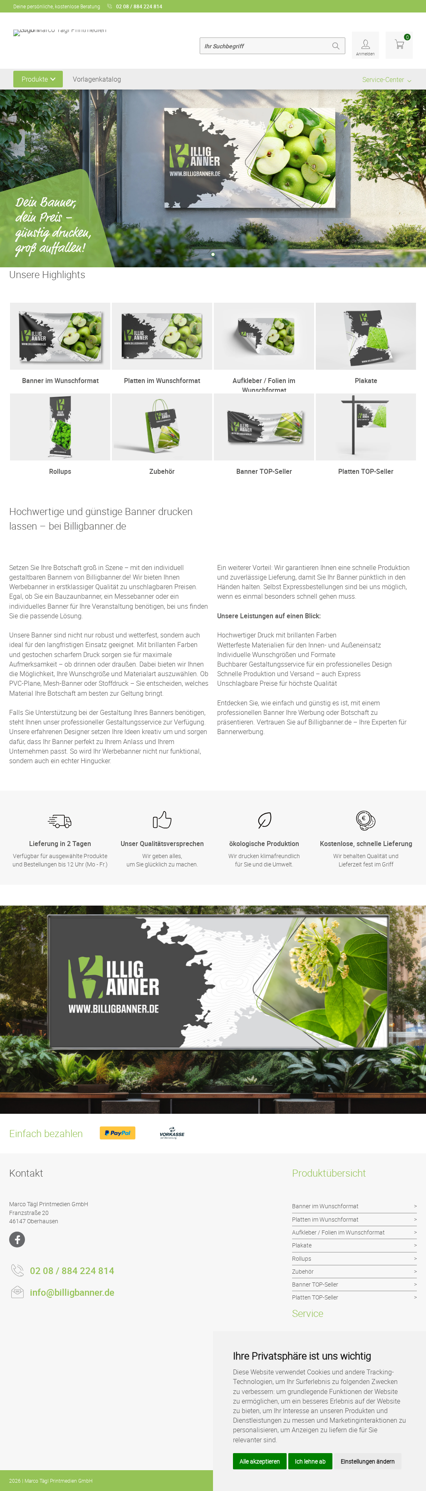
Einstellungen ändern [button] (368, 1461)
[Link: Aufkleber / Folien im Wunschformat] (264, 347)
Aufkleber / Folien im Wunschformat (338, 1232)
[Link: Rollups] (60, 438)
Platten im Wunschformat (325, 1219)
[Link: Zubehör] (162, 438)
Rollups (301, 1258)
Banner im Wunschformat (325, 1206)
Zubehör (303, 1271)
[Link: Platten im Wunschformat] (162, 347)
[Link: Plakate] (366, 347)
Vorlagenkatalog (97, 79)
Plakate (302, 1245)
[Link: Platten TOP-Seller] (366, 438)
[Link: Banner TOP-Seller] (264, 438)
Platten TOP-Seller (315, 1297)
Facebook (17, 1239)
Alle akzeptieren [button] (260, 1461)
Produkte (35, 79)
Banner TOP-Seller (315, 1284)
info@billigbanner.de (72, 1292)
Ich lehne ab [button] (310, 1461)
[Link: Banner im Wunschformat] (60, 347)
